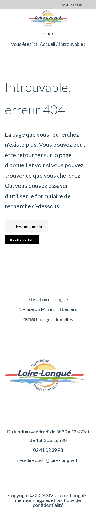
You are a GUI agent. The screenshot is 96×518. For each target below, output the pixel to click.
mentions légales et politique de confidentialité (48, 502)
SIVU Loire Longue (48, 18)
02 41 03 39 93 (72, 5)
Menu (48, 33)
